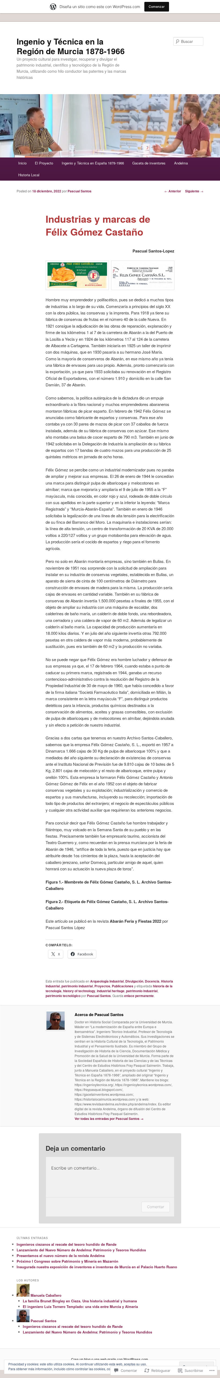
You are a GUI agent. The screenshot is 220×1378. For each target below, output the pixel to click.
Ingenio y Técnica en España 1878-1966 (93, 163)
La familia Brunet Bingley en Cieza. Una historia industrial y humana (80, 1300)
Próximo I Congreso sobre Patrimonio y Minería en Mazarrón (67, 1261)
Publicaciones (122, 986)
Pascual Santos (79, 191)
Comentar (155, 1206)
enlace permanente (139, 995)
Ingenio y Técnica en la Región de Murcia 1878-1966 (71, 46)
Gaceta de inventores (149, 163)
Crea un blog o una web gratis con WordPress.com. (110, 1359)
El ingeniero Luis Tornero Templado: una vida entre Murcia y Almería (80, 1306)
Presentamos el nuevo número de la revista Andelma (61, 1255)
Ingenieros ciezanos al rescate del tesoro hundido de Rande (66, 1244)
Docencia (152, 981)
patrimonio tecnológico (63, 995)
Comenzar (157, 7)
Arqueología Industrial (107, 981)
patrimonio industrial (77, 986)
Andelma (181, 163)
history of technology (79, 990)
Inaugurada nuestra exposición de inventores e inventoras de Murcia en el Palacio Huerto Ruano (97, 1266)
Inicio (22, 163)
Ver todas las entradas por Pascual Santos (109, 1118)
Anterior (172, 191)
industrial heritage (110, 990)
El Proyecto (44, 163)
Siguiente (194, 191)
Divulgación (134, 981)
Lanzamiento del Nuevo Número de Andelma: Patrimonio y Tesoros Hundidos (81, 1249)
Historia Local (28, 174)
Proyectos (102, 986)
